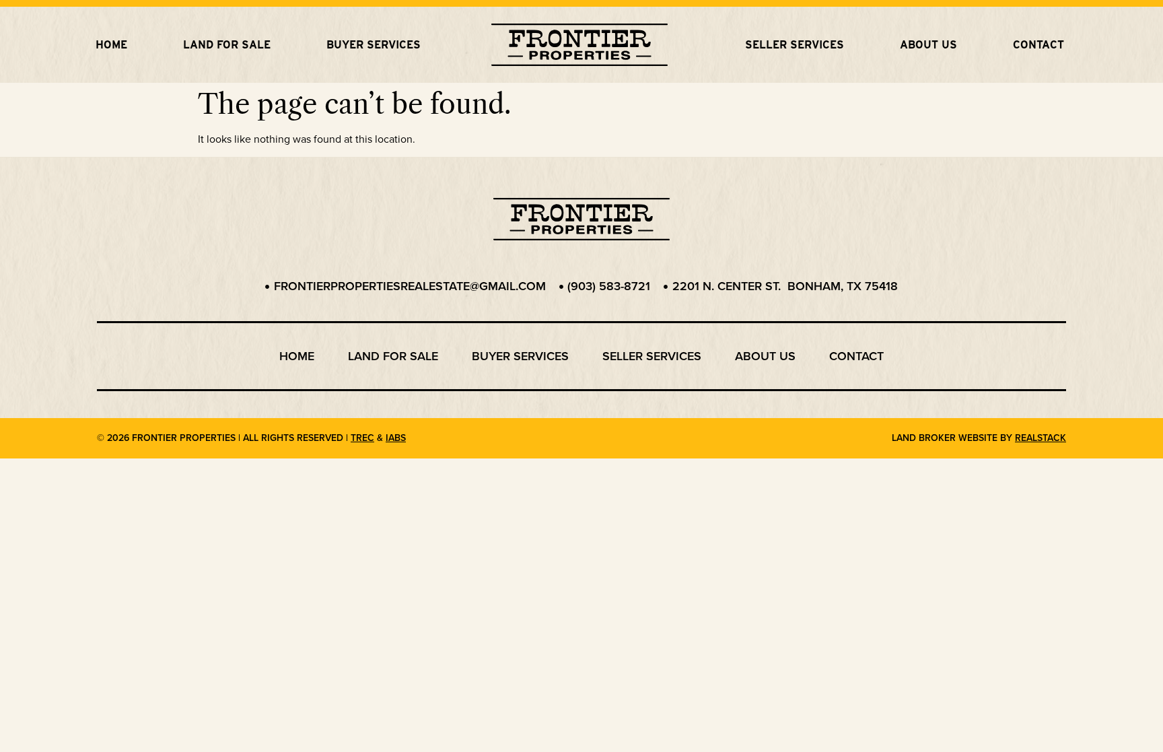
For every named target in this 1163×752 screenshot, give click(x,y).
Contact (1038, 44)
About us (928, 44)
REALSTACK (1040, 438)
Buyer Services (373, 44)
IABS (396, 438)
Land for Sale (227, 44)
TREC (362, 438)
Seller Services (794, 44)
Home (111, 44)
